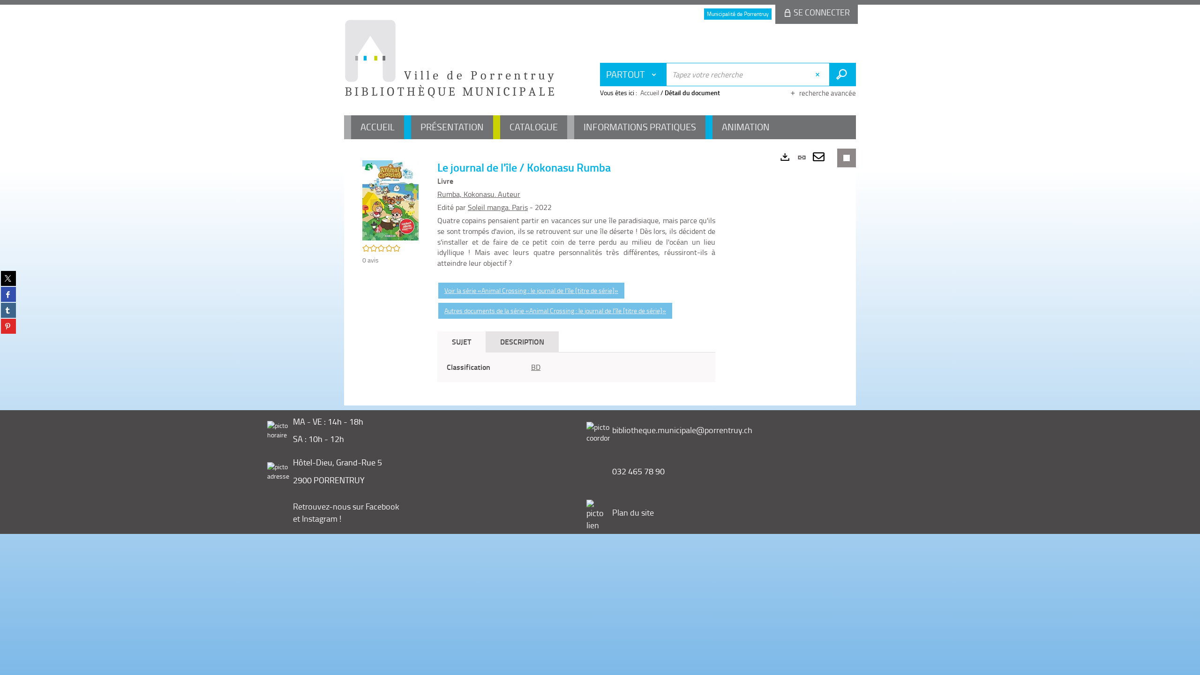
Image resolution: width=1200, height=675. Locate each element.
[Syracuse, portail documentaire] (449, 59)
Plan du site (633, 512)
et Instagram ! (317, 518)
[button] (390, 199)
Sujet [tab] (461, 341)
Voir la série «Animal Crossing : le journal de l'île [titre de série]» (531, 290)
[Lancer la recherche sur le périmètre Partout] (842, 74)
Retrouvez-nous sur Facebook (346, 506)
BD (535, 367)
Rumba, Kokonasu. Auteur (478, 194)
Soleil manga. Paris (498, 207)
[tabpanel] (576, 367)
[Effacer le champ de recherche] (819, 74)
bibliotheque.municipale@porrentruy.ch (682, 429)
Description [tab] (522, 341)
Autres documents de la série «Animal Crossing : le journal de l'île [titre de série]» (555, 310)
